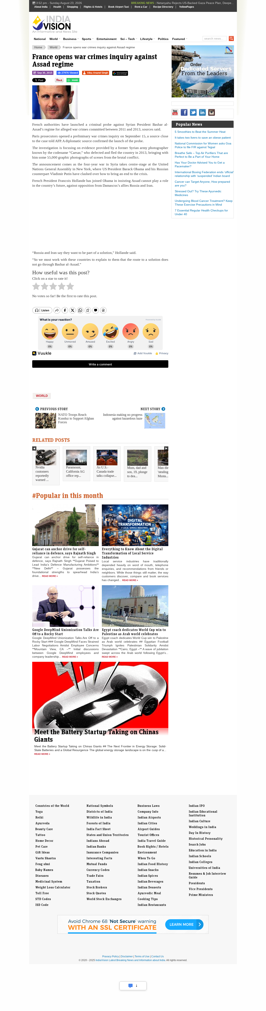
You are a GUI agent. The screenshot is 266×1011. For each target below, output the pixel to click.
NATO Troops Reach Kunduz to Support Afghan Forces (76, 418)
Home (38, 47)
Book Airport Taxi (118, 6)
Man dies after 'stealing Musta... (167, 472)
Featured (178, 39)
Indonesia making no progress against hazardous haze (122, 416)
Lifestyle (146, 39)
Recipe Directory (163, 6)
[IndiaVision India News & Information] (54, 24)
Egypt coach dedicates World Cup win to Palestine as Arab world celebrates (134, 632)
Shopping (72, 6)
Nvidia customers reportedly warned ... (42, 473)
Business (69, 39)
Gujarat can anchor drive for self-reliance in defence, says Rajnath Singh (64, 551)
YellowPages (186, 6)
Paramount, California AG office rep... (75, 471)
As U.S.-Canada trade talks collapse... (107, 471)
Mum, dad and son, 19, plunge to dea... (137, 472)
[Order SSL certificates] (133, 933)
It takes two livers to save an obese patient (203, 137)
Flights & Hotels (93, 6)
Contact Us (157, 956)
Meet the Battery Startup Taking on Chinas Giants (96, 735)
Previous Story (54, 409)
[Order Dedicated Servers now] (203, 96)
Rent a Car (141, 6)
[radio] (36, 287)
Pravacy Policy (110, 956)
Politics (163, 39)
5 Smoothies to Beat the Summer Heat (200, 131)
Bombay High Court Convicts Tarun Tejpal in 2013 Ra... (197, 3)
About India (41, 6)
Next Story (150, 409)
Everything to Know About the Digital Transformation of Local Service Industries (132, 553)
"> (81, 81)
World (53, 39)
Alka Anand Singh (97, 72)
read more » (50, 576)
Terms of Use (142, 956)
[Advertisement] (161, 23)
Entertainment (107, 39)
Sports (86, 39)
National (40, 39)
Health (57, 6)
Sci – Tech (127, 39)
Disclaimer (127, 956)
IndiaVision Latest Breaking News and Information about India (130, 960)
